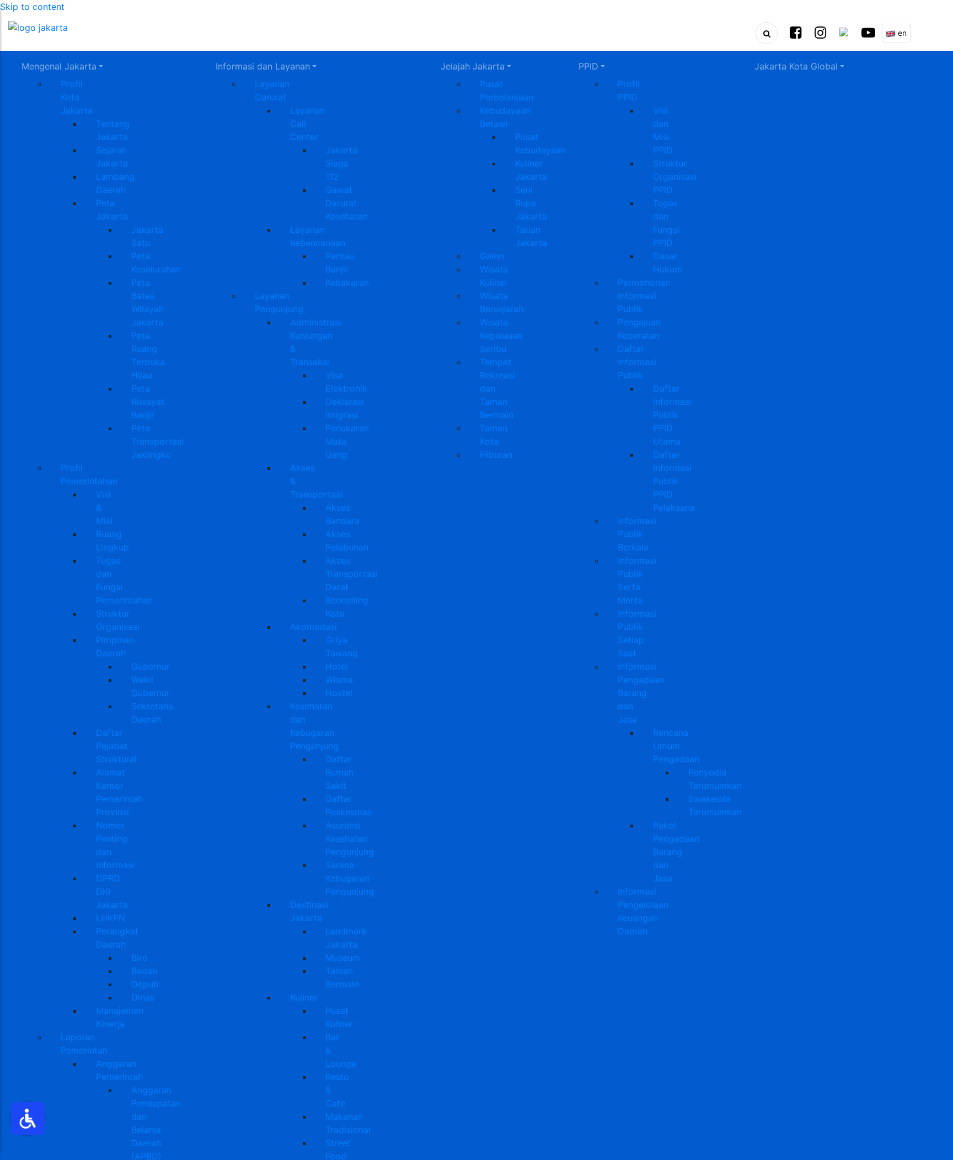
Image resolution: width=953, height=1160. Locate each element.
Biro (139, 957)
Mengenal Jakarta (59, 66)
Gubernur (150, 666)
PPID (588, 66)
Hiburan (496, 454)
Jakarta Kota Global (796, 66)
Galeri (492, 255)
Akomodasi (313, 626)
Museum (342, 957)
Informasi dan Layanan (263, 66)
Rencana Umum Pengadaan (676, 746)
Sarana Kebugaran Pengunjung (349, 878)
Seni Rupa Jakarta (531, 203)
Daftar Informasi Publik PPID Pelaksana (674, 481)
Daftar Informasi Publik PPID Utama (672, 415)
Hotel (336, 666)
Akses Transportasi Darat (351, 573)
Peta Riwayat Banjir (147, 401)
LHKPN (110, 917)
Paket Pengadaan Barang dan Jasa (676, 852)
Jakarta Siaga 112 (341, 163)
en (901, 33)
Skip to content (32, 6)
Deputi (145, 984)
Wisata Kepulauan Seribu (501, 335)
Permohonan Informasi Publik (644, 295)
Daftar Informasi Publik (637, 362)
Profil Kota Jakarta (77, 97)
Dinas (142, 997)
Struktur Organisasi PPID (675, 176)
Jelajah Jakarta (473, 66)
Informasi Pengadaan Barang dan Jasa (641, 693)
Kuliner (304, 997)
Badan (144, 970)
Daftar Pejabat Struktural (116, 746)
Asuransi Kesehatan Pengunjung (349, 838)
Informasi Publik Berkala (637, 534)
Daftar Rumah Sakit (339, 772)
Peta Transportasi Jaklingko (157, 441)
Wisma (339, 679)
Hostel (338, 692)
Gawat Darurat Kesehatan (346, 203)
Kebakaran (347, 282)
